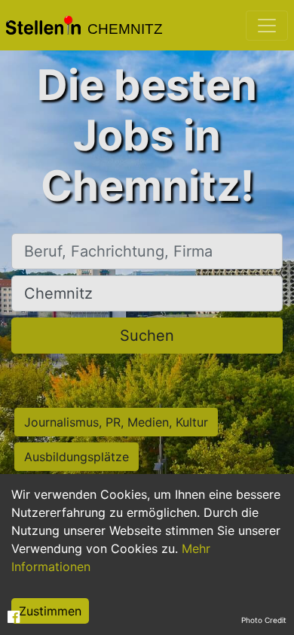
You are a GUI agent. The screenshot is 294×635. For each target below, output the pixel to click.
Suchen (147, 336)
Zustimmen (50, 610)
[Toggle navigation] (267, 26)
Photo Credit (263, 619)
